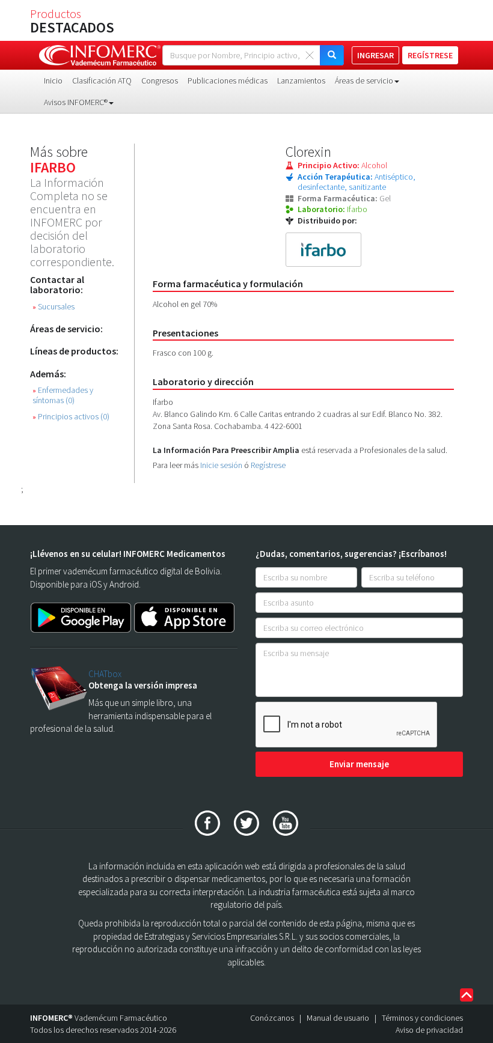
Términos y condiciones (422, 1017)
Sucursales (53, 307)
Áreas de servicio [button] (364, 80)
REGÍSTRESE (430, 55)
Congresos (159, 80)
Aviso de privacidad (429, 1029)
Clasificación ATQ (102, 80)
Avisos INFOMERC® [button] (76, 102)
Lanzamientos (301, 80)
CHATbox (104, 674)
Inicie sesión (221, 465)
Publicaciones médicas (228, 80)
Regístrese (268, 465)
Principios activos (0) (70, 417)
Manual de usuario (338, 1017)
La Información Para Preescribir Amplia (226, 450)
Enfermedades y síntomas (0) (62, 395)
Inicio (53, 80)
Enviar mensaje (359, 764)
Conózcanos (272, 1017)
